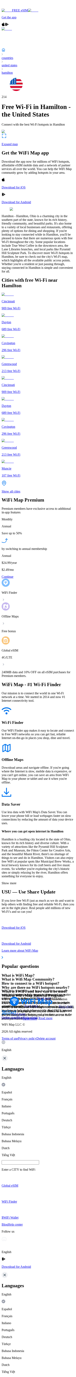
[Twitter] (4, 1014)
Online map (9, 1017)
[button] (38, 1046)
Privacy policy (27, 1038)
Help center (30, 1017)
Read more (45, 1018)
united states (9, 65)
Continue (7, 576)
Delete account (46, 1038)
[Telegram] (13, 1014)
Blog (20, 1017)
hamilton (7, 72)
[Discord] (8, 1014)
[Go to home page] (16, 6)
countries (7, 58)
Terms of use (10, 1038)
